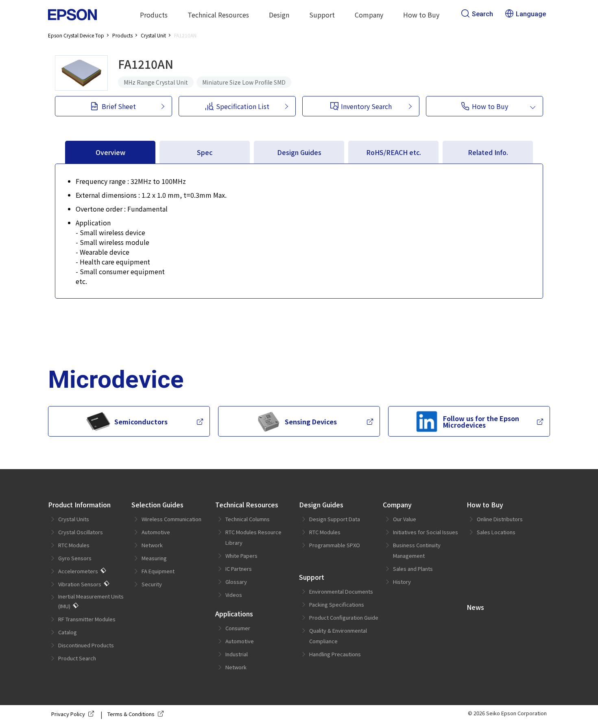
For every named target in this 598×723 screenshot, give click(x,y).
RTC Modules (73, 545)
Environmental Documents (341, 591)
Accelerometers (78, 571)
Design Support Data (334, 519)
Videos (233, 594)
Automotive (156, 532)
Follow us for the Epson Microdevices (481, 421)
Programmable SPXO (334, 545)
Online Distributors (500, 519)
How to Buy (485, 504)
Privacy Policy (68, 714)
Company (397, 504)
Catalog (67, 632)
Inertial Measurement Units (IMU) (91, 601)
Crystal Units (73, 519)
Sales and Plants (413, 568)
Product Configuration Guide (343, 617)
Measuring (154, 558)
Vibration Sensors (79, 584)
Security (152, 584)
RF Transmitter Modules (87, 619)
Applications (234, 613)
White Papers (241, 555)
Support (311, 577)
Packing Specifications (336, 604)
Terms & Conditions (131, 714)
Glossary (236, 581)
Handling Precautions (335, 654)
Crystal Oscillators (80, 532)
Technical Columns (247, 519)
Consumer (237, 628)
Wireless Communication (171, 519)
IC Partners (238, 568)
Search (482, 14)
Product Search (77, 658)
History (402, 581)
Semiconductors (141, 421)
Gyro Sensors (75, 558)
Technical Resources (246, 504)
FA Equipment (158, 571)
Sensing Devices (311, 421)
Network (152, 545)
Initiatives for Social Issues (425, 532)
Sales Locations (496, 532)
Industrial (236, 654)
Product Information (79, 504)
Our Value (404, 519)
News (475, 607)
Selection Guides (157, 504)
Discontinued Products (86, 645)
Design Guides (321, 504)
